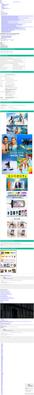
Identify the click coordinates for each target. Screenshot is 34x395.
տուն (1, 3)
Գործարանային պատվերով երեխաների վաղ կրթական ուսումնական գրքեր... (10, 27)
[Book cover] (1, 301)
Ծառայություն (2, 7)
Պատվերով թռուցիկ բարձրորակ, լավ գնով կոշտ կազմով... (7, 29)
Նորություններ (3, 5)
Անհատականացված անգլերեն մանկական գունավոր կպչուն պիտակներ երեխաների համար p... (12, 28)
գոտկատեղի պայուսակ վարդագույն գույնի (6, 31)
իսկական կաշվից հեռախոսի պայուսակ (5, 32)
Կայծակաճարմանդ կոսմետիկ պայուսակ (11, 321)
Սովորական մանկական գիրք (5, 4)
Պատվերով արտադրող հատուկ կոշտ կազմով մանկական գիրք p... (8, 25)
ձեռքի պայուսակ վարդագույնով (4, 300)
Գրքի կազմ (1, 302)
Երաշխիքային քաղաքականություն (6, 8)
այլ (1, 9)
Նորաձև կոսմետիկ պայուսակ (19, 321)
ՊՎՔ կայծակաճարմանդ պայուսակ (27, 321)
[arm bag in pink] (4, 299)
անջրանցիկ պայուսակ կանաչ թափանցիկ (7, 275)
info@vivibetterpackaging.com (6, 315)
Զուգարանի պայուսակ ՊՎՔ (3, 321)
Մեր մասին (2, 6)
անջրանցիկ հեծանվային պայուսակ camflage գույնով (7, 298)
